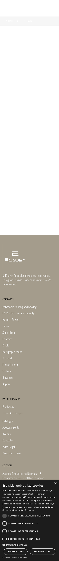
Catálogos (7, 421)
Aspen (6, 384)
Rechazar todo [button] (42, 551)
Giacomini (7, 377)
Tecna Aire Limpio (12, 413)
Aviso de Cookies (11, 453)
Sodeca (6, 371)
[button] (29, 545)
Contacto (7, 440)
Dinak (5, 345)
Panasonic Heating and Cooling (19, 307)
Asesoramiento (11, 427)
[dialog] (29, 520)
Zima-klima (8, 332)
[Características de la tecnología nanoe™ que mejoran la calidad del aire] (29, 151)
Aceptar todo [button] (16, 551)
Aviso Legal (8, 447)
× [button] (55, 483)
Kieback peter (10, 364)
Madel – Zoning (10, 319)
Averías (6, 434)
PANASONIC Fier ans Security (18, 313)
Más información (27, 510)
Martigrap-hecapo (12, 352)
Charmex (7, 339)
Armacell (7, 358)
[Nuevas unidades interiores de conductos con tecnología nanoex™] (29, 44)
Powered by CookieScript (14, 557)
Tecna (5, 326)
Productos (8, 406)
